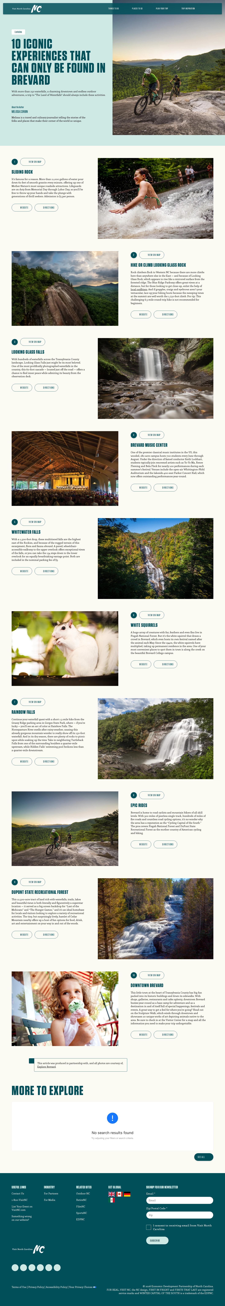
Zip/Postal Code (156, 1208)
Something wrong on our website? (22, 1218)
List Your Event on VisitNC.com (22, 1208)
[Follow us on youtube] (48, 1267)
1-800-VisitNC (20, 1199)
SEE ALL (201, 1157)
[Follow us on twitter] (15, 1267)
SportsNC (81, 1212)
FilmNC (80, 1206)
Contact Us (18, 1193)
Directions (48, 207)
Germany (127, 1194)
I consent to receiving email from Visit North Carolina (182, 1227)
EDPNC (80, 1219)
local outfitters (139, 289)
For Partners (51, 1193)
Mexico (111, 1200)
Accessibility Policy (56, 1287)
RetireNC (81, 1199)
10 (134, 975)
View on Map (35, 161)
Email (150, 1193)
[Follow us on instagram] (31, 1267)
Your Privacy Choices (80, 1286)
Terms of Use (19, 1287)
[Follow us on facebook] (23, 1267)
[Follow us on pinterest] (40, 1267)
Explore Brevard (46, 1066)
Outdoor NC (83, 1193)
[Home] (27, 9)
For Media (49, 1199)
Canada (119, 1194)
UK (111, 1194)
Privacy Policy (36, 1287)
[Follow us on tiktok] (57, 1267)
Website (24, 207)
